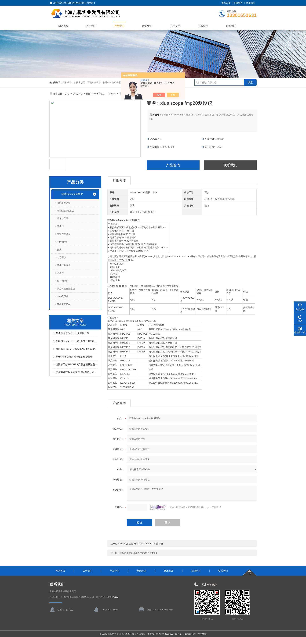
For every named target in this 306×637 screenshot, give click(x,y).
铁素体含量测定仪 (66, 288)
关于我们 (91, 26)
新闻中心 (147, 26)
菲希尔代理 (62, 218)
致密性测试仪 (63, 234)
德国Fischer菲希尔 (95, 93)
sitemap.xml (189, 634)
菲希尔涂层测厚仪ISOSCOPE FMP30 (138, 553)
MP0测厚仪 (62, 296)
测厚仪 (60, 273)
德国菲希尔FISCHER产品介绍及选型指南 (77, 364)
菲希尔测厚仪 (63, 265)
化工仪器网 (112, 597)
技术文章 (175, 26)
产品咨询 (173, 165)
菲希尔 (112, 93)
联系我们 (250, 3)
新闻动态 (141, 570)
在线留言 (238, 3)
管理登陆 (201, 634)
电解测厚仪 (62, 242)
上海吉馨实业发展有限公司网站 (77, 3)
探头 (59, 249)
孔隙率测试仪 (63, 203)
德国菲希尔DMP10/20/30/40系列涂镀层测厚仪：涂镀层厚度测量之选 (77, 348)
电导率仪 (61, 257)
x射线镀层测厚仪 (65, 210)
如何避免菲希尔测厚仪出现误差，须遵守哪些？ (77, 372)
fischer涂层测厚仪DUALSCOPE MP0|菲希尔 (142, 543)
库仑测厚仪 (62, 281)
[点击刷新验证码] (158, 507)
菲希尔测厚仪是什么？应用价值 (72, 333)
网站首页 (63, 26)
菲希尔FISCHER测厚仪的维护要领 (74, 356)
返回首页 (226, 3)
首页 (66, 93)
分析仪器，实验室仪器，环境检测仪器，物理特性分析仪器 (92, 82)
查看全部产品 (63, 304)
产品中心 (119, 26)
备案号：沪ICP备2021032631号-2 (164, 634)
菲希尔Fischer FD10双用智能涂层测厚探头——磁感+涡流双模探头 (77, 341)
